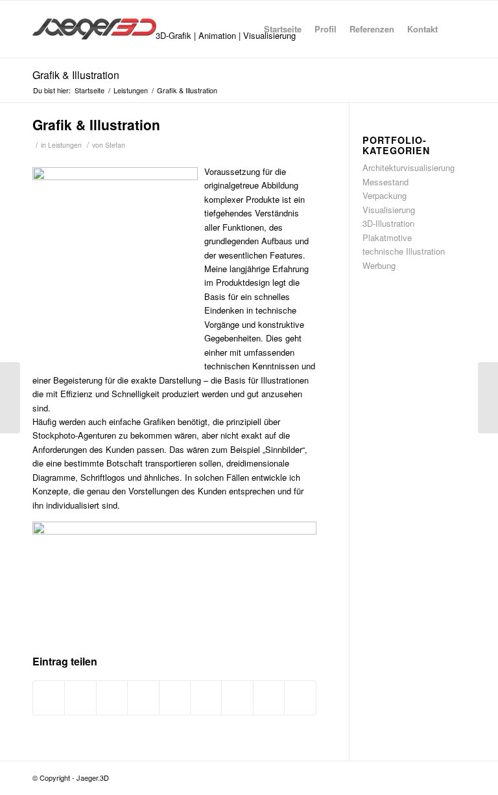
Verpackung (384, 195)
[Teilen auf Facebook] (48, 698)
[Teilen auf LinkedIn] (175, 698)
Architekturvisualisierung (408, 167)
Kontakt (422, 29)
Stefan (115, 145)
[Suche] (455, 29)
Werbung (379, 265)
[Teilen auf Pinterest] (143, 698)
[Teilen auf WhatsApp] (112, 698)
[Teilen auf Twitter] (80, 698)
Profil (325, 29)
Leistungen (65, 145)
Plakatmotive (387, 237)
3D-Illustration (388, 223)
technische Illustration (403, 251)
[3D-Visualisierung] (10, 397)
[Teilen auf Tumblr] (206, 698)
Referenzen (372, 29)
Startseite (283, 29)
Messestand (385, 182)
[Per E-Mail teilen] (300, 698)
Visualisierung (388, 209)
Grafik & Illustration (75, 74)
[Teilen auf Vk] (237, 698)
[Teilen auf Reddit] (269, 698)
